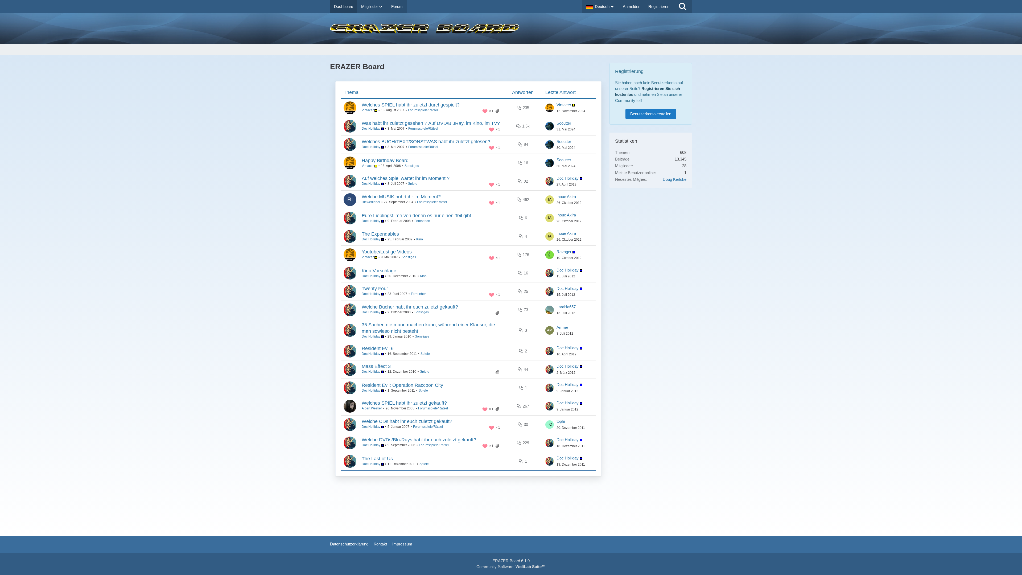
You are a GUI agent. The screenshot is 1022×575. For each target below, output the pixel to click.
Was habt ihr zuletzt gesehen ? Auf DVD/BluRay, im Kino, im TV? (431, 123)
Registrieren (658, 6)
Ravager (564, 251)
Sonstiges (412, 166)
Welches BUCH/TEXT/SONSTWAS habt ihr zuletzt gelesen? (426, 141)
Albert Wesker (372, 408)
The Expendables (380, 234)
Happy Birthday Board (385, 160)
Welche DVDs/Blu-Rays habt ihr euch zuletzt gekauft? (419, 439)
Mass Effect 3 (376, 366)
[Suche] (682, 6)
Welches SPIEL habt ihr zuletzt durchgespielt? (411, 105)
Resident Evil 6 (378, 348)
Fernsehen (422, 221)
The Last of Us (377, 458)
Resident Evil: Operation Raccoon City (402, 385)
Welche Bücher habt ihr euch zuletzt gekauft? (410, 307)
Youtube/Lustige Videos (387, 251)
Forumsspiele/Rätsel (423, 110)
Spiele (412, 184)
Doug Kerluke (674, 179)
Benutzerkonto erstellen (650, 114)
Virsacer (368, 110)
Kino (419, 239)
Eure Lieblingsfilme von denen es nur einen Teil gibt (416, 215)
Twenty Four (375, 288)
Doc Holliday (371, 128)
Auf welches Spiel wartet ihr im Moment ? (406, 178)
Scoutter (564, 123)
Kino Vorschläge (379, 270)
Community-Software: (511, 566)
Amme (562, 327)
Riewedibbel (371, 202)
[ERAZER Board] (511, 28)
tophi (561, 421)
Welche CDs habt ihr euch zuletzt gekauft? (407, 421)
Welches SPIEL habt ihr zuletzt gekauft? (404, 403)
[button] (600, 6)
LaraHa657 (566, 307)
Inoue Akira (566, 196)
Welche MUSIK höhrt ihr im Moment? (401, 196)
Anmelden (631, 6)
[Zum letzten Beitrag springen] (549, 108)
